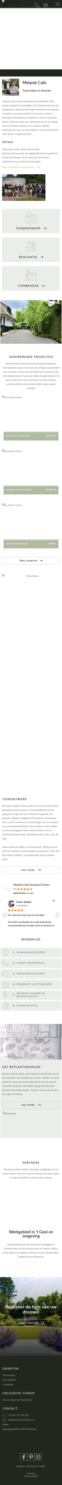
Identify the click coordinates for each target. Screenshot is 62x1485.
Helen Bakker (24, 902)
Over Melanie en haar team (18, 167)
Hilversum (38, 1257)
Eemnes (46, 1248)
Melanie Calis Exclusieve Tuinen (31, 885)
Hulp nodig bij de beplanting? (17, 1400)
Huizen (41, 1253)
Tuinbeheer (8, 1384)
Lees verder (28, 870)
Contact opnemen (28, 1323)
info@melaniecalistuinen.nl (21, 1420)
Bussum (33, 1253)
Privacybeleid (31, 1476)
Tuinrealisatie (9, 1380)
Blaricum (13, 1253)
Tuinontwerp (9, 1375)
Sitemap (31, 1473)
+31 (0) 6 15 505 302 (18, 1415)
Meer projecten (28, 560)
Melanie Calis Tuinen (26, 1466)
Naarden (23, 1253)
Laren (5, 1253)
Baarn (55, 1248)
